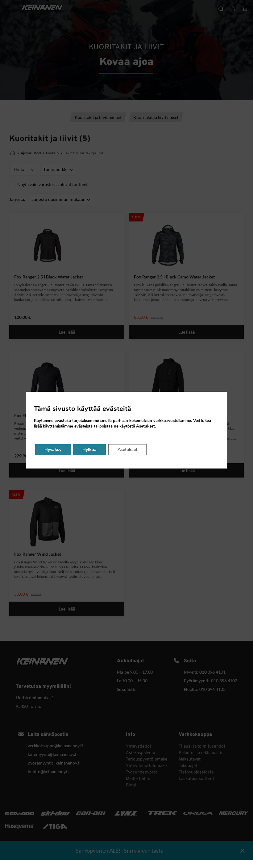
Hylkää (89, 449)
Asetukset (145, 426)
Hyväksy (52, 449)
